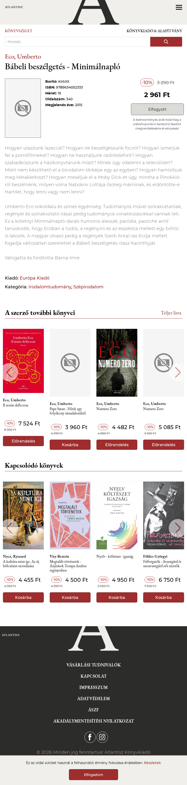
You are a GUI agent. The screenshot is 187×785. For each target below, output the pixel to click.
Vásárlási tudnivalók (93, 665)
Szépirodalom (88, 287)
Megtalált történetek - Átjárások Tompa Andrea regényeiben (68, 566)
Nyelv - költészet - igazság (114, 556)
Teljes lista (171, 312)
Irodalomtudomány (49, 287)
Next (178, 372)
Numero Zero (106, 409)
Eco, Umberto (23, 56)
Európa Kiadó (34, 278)
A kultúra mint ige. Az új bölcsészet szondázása (21, 563)
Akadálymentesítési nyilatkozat (93, 721)
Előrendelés (23, 441)
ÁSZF (93, 710)
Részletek (152, 763)
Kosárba (70, 445)
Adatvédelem (93, 698)
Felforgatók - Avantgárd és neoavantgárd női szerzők (162, 563)
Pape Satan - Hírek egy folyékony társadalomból (68, 411)
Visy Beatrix (59, 556)
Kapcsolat (94, 676)
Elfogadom (93, 775)
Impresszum (93, 687)
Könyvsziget (18, 30)
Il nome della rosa (15, 405)
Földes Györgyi (155, 556)
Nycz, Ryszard (14, 556)
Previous (9, 372)
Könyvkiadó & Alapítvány (154, 30)
